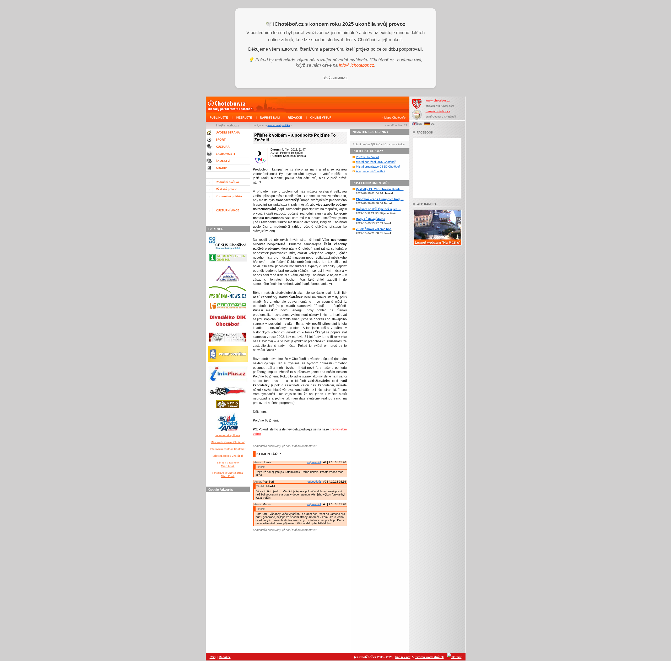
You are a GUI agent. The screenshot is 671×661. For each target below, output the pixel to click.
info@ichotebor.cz (356, 65)
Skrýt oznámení (335, 77)
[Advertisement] (229, 573)
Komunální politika (279, 125)
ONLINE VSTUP (320, 117)
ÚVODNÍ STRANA (228, 132)
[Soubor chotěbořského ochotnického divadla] (227, 342)
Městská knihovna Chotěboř (228, 442)
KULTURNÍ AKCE (227, 210)
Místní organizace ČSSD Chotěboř (378, 166)
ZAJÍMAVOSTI (225, 153)
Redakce (225, 657)
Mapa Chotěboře (394, 117)
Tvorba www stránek (429, 657)
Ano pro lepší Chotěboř (370, 171)
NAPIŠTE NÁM (270, 117)
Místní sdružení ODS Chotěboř (376, 161)
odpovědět (314, 462)
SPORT (221, 139)
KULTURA (223, 146)
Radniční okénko (227, 182)
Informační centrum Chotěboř (227, 448)
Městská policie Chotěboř (228, 455)
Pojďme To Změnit (367, 157)
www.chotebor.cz (438, 100)
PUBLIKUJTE (219, 117)
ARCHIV (221, 167)
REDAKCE (295, 117)
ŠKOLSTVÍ (223, 160)
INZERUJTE (244, 117)
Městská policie (226, 189)
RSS (212, 657)
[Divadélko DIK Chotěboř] (228, 329)
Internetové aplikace (227, 435)
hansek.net (402, 657)
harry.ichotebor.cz (438, 111)
